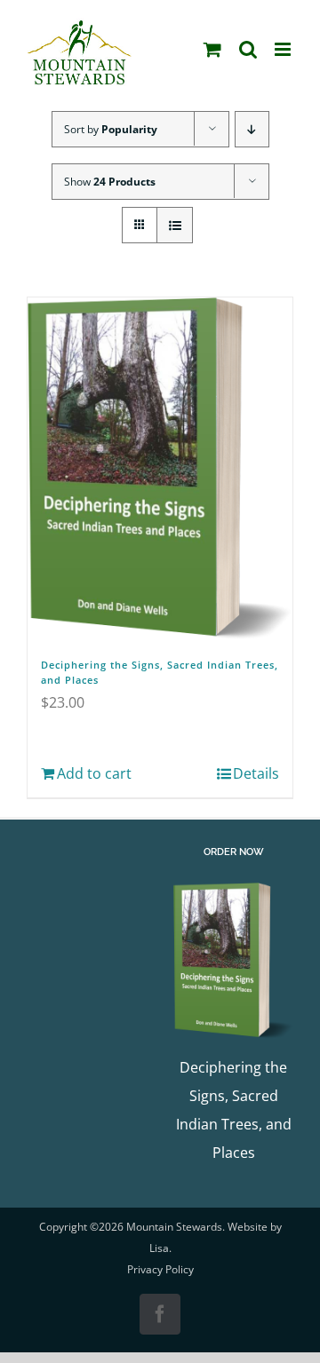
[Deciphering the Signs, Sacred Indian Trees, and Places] (160, 468)
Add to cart (94, 773)
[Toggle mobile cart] (212, 49)
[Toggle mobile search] (248, 49)
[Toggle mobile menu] (284, 49)
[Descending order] (252, 129)
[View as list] (174, 225)
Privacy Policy (160, 1269)
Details (256, 773)
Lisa (159, 1248)
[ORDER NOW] (233, 960)
